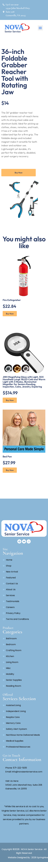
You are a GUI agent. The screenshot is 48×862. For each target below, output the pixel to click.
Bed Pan (7, 456)
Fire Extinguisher (12, 300)
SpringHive (42, 857)
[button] (40, 28)
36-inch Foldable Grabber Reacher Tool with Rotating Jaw (14, 71)
